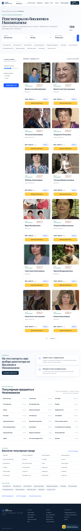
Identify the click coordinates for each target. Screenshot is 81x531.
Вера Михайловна (32, 225)
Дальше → (53, 338)
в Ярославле (45, 475)
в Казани (24, 459)
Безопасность (49, 519)
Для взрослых (42, 48)
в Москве (5, 455)
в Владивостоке (26, 475)
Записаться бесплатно (37, 103)
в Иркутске (64, 475)
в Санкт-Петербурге (27, 455)
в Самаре (44, 459)
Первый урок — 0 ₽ (75, 3)
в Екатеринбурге (65, 455)
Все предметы (31, 514)
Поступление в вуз (73, 45)
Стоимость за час (9, 66)
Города (47, 3)
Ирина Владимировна (63, 271)
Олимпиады (63, 45)
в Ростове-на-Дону (27, 463)
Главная (4, 11)
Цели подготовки (32, 519)
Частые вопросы (50, 521)
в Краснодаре (6, 471)
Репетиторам (49, 517)
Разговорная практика (8, 48)
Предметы (40, 3)
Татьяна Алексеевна (34, 134)
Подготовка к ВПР (28, 45)
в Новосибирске (46, 455)
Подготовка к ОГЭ (17, 45)
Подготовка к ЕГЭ (7, 45)
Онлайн (7, 76)
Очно (6, 78)
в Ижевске (64, 471)
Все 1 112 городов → (74, 451)
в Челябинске (6, 463)
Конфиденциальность (70, 512)
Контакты (67, 517)
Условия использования (71, 514)
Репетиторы (31, 3)
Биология (15, 11)
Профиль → (45, 99)
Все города (30, 517)
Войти (57, 3)
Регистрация (64, 3)
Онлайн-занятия (52, 48)
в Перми (5, 467)
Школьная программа (39, 45)
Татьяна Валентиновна (64, 180)
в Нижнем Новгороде (8, 459)
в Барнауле (45, 471)
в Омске (63, 459)
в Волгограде (64, 463)
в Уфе (43, 463)
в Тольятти (25, 471)
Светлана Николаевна (34, 271)
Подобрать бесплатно (10, 373)
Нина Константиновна (35, 316)
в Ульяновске (6, 475)
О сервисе (48, 512)
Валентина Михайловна (35, 89)
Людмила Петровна (62, 134)
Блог (51, 3)
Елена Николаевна (62, 316)
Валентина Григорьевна (64, 89)
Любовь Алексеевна (33, 180)
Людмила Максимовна (63, 225)
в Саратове (64, 467)
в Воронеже (45, 467)
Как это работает (50, 514)
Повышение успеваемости (52, 45)
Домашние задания (20, 48)
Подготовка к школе (31, 48)
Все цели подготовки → (35, 496)
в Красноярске (26, 467)
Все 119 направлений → (8, 496)
